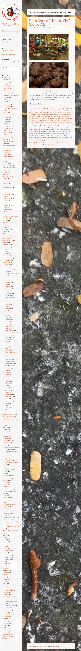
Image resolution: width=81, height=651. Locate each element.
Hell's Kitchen (8, 326)
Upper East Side (9, 361)
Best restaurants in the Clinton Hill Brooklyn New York (51, 112)
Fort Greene (8, 282)
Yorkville (7, 370)
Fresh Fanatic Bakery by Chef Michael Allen (49, 23)
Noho (6, 341)
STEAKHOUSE (7, 229)
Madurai (7, 614)
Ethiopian (6, 82)
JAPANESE (7, 113)
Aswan (7, 539)
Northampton (8, 478)
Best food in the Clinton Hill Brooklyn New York (43, 109)
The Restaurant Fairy (10, 24)
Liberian (6, 84)
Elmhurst (7, 381)
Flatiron (7, 317)
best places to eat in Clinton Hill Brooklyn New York (46, 110)
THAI (5, 135)
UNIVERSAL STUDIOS (10, 469)
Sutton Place (8, 350)
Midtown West (9, 337)
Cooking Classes (7, 636)
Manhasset (7, 253)
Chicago (6, 473)
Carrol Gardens (9, 269)
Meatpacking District (10, 333)
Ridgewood (8, 403)
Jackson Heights (9, 390)
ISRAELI (5, 181)
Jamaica (7, 392)
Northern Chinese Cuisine (12, 108)
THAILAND (6, 627)
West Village (8, 366)
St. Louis (6, 484)
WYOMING (6, 515)
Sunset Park (8, 291)
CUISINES (4, 77)
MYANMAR (6, 618)
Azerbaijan (6, 139)
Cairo (6, 541)
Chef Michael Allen (56, 93)
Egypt (5, 537)
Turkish (6, 212)
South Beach (8, 467)
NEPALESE (7, 130)
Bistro (6, 172)
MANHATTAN (8, 295)
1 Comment (54, 144)
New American (8, 93)
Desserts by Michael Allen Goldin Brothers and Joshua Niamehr (47, 122)
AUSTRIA (5, 563)
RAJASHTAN (7, 599)
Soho (6, 348)
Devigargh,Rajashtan (10, 601)
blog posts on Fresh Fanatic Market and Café (51, 114)
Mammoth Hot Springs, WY (12, 526)
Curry (6, 115)
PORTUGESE (6, 218)
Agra (5, 585)
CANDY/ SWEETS (7, 148)
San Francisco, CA (8, 434)
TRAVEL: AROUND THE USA (9, 416)
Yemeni (6, 214)
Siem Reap (7, 572)
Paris (5, 577)
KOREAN (6, 124)
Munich (6, 581)
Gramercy (8, 319)
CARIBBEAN (6, 150)
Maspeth (7, 399)
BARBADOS (6, 568)
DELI (4, 161)
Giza (6, 544)
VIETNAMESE (7, 137)
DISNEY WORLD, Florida (10, 447)
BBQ (6, 126)
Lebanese (6, 207)
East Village (8, 311)
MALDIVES (6, 616)
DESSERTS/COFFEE (44, 107)
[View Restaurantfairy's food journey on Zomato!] (11, 43)
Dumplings (8, 106)
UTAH (4, 502)
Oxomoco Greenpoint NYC (9, 414)
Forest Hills (8, 385)
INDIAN (6, 110)
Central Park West (10, 297)
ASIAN (5, 99)
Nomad (7, 346)
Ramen (7, 119)
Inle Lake (6, 623)
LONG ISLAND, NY (8, 245)
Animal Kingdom (9, 449)
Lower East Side (9, 330)
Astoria (7, 374)
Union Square (8, 359)
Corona (7, 379)
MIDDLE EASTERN (8, 198)
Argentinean (7, 190)
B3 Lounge (36, 95)
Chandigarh (7, 588)
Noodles (7, 117)
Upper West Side (9, 363)
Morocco (6, 548)
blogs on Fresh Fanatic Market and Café (45, 116)
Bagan (6, 621)
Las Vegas (6, 495)
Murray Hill (8, 339)
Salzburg (6, 566)
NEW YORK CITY (53, 107)
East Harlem (8, 308)
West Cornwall (8, 443)
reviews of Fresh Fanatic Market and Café (45, 133)
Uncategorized (6, 634)
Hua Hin (6, 632)
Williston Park (8, 260)
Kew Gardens (8, 394)
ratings (42, 131)
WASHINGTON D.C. (8, 513)
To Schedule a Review (7, 50)
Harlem (7, 324)
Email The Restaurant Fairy (9, 54)
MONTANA (6, 487)
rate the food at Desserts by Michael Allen (50, 129)
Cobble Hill (8, 271)
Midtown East (8, 335)
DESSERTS (6, 163)
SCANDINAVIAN (7, 223)
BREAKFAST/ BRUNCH (9, 146)
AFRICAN (5, 80)
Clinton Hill (8, 304)
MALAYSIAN (7, 128)
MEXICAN (6, 196)
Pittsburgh (7, 500)
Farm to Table (7, 91)
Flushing (7, 383)
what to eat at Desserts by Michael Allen (56, 137)
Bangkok (6, 629)
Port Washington (8, 258)
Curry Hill (7, 306)
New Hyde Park (8, 256)
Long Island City (9, 396)
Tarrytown (6, 412)
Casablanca (8, 550)
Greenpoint (8, 284)
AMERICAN (6, 88)
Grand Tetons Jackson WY (11, 517)
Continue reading (48, 99)
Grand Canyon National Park (11, 421)
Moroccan (7, 86)
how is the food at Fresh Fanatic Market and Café (58, 125)
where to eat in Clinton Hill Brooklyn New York (54, 141)
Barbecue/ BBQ (7, 141)
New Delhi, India (8, 596)
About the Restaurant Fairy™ (9, 33)
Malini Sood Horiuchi (48, 27)
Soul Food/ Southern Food (10, 95)
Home (4, 30)
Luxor (6, 546)
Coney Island (8, 278)
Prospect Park (9, 289)
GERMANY (6, 579)
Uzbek (4, 638)
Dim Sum (7, 104)
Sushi (6, 121)
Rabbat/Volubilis (9, 557)
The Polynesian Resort (11, 462)
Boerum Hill (8, 267)
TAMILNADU (7, 610)
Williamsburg (8, 293)
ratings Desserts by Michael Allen (51, 131)
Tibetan (5, 231)
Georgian (5, 174)
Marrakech (8, 555)
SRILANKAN (7, 132)
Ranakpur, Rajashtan (10, 605)
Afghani (6, 201)
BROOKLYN (36, 107)
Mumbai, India (7, 594)
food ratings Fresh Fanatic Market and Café (46, 124)
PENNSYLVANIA (7, 498)
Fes (6, 552)
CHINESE (6, 102)
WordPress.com (55, 646)
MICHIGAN (6, 480)
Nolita (7, 344)
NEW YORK (5, 242)
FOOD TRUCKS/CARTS (9, 168)
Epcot (6, 454)
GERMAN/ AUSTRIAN (8, 176)
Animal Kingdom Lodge (11, 451)
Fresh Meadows (9, 388)
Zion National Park (9, 511)
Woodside (7, 410)
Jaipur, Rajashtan (9, 603)
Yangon (6, 625)
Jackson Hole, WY (8, 520)
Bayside (7, 377)
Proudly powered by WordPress (36, 646)
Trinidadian (7, 154)
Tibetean (5, 234)
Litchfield (6, 438)
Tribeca (7, 357)
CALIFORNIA (6, 427)
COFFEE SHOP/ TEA (8, 157)
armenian (6, 203)
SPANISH (5, 225)
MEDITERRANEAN (8, 194)
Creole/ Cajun (6, 159)
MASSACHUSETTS (8, 476)
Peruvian (6, 192)
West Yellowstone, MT (10, 491)
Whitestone (8, 407)
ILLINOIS (5, 471)
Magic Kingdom (9, 460)
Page (5, 425)
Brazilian (5, 143)
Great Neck (7, 249)
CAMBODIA (6, 570)
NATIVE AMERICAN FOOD (10, 216)
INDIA (5, 583)
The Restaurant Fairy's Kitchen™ (10, 61)
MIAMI (6, 465)
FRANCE (5, 574)
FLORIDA (5, 445)
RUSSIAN (5, 220)
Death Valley (7, 432)
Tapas (5, 227)
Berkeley (6, 429)
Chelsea (7, 300)
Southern (6, 97)
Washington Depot (9, 440)
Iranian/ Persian (8, 205)
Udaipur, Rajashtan (10, 607)
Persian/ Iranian (8, 209)
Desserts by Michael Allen (50, 120)
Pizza (5, 185)
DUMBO (7, 280)
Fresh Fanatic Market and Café (63, 124)
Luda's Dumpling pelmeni (8, 240)
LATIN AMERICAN (8, 187)
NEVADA (5, 493)
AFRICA (5, 535)
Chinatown (8, 302)
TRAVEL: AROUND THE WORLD (10, 531)
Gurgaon (6, 592)
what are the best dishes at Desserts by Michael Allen (50, 135)
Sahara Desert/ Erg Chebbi (12, 559)
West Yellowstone (9, 489)
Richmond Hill (8, 401)
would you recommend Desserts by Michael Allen (57, 142)
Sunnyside (8, 405)
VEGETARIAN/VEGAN (8, 236)
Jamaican (6, 152)
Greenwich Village (10, 322)
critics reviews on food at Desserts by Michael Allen (50, 118)
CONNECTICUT (7, 436)
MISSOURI (6, 482)
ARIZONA (5, 418)
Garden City (7, 247)
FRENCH (5, 170)
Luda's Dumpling (6, 238)
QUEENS (6, 372)
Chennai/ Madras (8, 590)
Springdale (7, 509)
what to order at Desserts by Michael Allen (53, 139)
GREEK (5, 179)
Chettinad (7, 612)
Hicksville (6, 251)
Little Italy (8, 328)
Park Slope (8, 286)
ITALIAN (5, 183)
